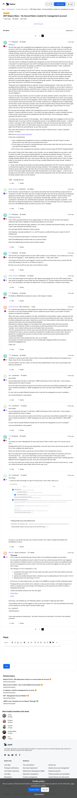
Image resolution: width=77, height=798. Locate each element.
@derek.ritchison (15, 217)
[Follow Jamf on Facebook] (20, 755)
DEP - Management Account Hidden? (15, 696)
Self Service (52, 765)
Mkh (10, 375)
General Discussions (22, 9)
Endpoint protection (54, 771)
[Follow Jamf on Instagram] (16, 755)
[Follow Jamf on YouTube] (12, 755)
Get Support (10, 9)
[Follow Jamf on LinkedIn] (9, 755)
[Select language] (51, 4)
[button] (4, 4)
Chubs (10, 715)
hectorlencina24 (13, 306)
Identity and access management (58, 768)
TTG (10, 42)
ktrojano (10, 720)
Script (12, 596)
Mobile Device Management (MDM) (34, 771)
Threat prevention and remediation (59, 774)
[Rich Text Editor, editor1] (38, 653)
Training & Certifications (11, 768)
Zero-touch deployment (30, 768)
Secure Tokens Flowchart (24, 134)
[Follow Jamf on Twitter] (5, 755)
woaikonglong (12, 731)
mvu (9, 736)
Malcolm (11, 552)
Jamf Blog (7, 774)
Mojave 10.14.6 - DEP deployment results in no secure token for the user (26, 679)
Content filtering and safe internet (58, 777)
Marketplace (8, 777)
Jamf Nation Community (11, 771)
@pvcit (12, 44)
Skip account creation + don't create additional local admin (22, 685)
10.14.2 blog (14, 593)
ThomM (10, 726)
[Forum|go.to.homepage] (10, 4)
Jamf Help (7, 765)
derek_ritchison (13, 189)
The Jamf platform (28, 765)
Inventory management (30, 777)
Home (3, 9)
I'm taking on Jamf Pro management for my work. (18, 690)
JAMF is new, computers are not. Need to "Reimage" (19, 701)
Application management (30, 774)
